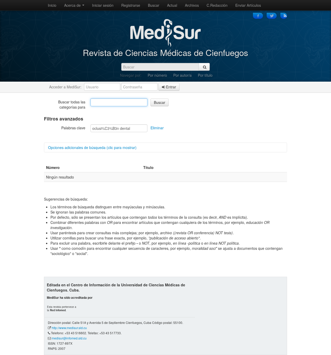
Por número (157, 75)
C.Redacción (217, 5)
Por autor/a (182, 75)
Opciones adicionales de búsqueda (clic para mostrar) (92, 147)
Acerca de (73, 5)
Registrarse (130, 5)
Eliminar (157, 127)
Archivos (192, 5)
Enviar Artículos (248, 5)
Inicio (52, 5)
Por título (205, 75)
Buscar (153, 5)
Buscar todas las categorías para (71, 104)
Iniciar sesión (103, 5)
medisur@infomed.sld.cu (69, 338)
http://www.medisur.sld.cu (69, 327)
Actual (172, 5)
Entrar (170, 86)
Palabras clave (73, 127)
